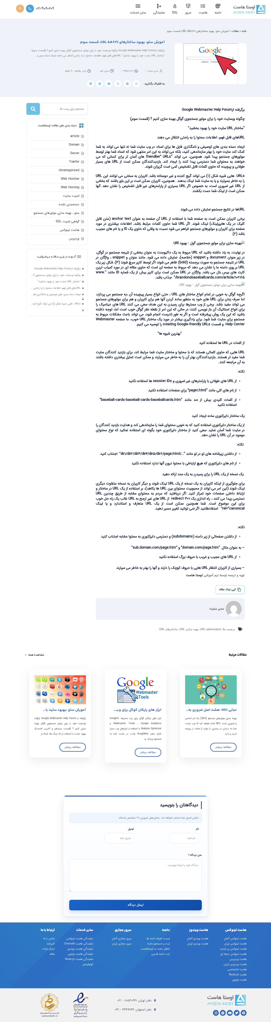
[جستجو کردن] (33, 109)
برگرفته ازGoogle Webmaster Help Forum (57, 269)
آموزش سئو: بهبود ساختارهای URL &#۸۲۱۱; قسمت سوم (122, 42)
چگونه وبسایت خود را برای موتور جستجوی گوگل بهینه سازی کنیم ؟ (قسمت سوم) (56, 275)
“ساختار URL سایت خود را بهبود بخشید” (59, 281)
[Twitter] (237, 1013)
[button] (136, 83)
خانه (244, 31)
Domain (74, 144)
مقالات (235, 31)
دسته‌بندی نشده (69, 204)
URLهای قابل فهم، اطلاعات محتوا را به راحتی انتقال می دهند (56, 288)
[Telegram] (223, 1013)
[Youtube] (230, 1013)
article (74, 136)
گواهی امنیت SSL (67, 221)
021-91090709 (45, 8)
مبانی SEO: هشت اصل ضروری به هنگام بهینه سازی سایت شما (212, 711)
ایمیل (131, 829)
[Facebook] (244, 1013)
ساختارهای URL (168, 629)
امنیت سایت (71, 195)
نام (197, 829)
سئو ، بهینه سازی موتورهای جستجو (56, 212)
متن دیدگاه (195, 855)
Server (74, 153)
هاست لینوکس (69, 229)
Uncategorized (69, 170)
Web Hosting (70, 187)
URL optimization (210, 629)
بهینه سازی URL (188, 629)
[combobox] (64, 109)
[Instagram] (216, 1013)
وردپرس (74, 238)
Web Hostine (70, 178)
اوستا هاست (194, 575)
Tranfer (74, 161)
